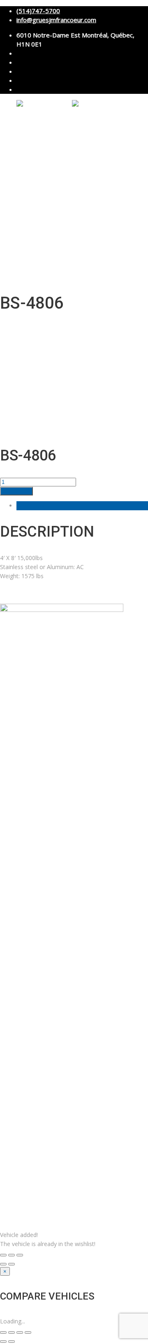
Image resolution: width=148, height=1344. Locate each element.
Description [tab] (31, 505)
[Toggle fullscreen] (11, 1255)
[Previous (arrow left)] (3, 1264)
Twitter (108, 594)
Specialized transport (63, 174)
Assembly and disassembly (71, 164)
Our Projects (30, 220)
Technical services (58, 183)
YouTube (87, 594)
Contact (24, 240)
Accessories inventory (40, 210)
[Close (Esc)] (3, 1255)
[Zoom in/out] (19, 1255)
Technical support (58, 201)
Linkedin (37, 594)
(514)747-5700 (38, 11)
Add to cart (16, 491)
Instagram (61, 594)
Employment (30, 230)
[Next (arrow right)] (11, 1264)
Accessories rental (59, 192)
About (23, 136)
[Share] (19, 1332)
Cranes (24, 145)
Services (25, 155)
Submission (49, 249)
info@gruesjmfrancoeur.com (56, 20)
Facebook (13, 594)
